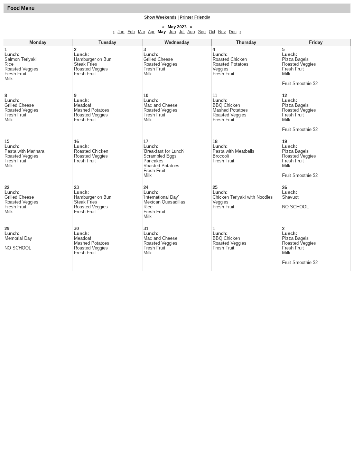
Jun (172, 31)
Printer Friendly (195, 17)
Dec (232, 31)
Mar (141, 31)
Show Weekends (160, 17)
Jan (121, 31)
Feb (131, 31)
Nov (222, 31)
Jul (182, 31)
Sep (202, 31)
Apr (151, 31)
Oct (212, 31)
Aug (191, 31)
